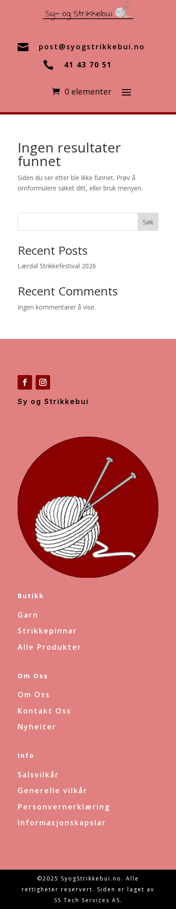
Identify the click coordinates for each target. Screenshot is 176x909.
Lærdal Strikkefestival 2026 (57, 266)
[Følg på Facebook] (25, 382)
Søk (148, 222)
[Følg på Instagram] (43, 382)
